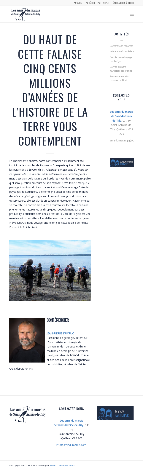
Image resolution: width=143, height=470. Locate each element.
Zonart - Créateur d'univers (62, 465)
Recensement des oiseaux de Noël (119, 78)
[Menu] (132, 14)
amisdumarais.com (71, 445)
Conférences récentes (121, 46)
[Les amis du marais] (25, 14)
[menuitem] (78, 3)
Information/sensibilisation (122, 51)
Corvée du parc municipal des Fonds (121, 68)
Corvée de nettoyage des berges (121, 59)
